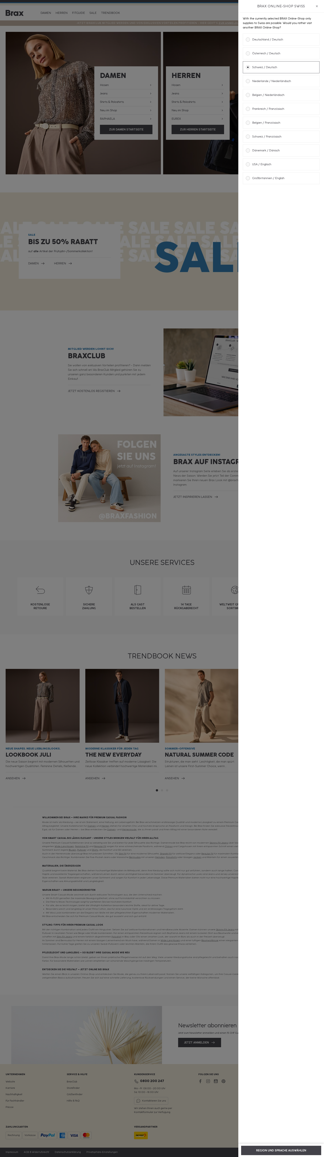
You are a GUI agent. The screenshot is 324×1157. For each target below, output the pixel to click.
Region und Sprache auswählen (281, 1150)
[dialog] (281, 578)
